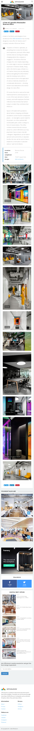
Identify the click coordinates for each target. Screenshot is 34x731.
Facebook (3, 715)
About (2, 704)
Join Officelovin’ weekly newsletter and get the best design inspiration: (16, 664)
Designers (20, 706)
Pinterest (3, 722)
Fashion (14, 28)
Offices (20, 704)
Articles (20, 709)
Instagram (4, 720)
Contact (3, 709)
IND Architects (17, 38)
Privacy (3, 706)
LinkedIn (3, 717)
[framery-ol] (17, 561)
